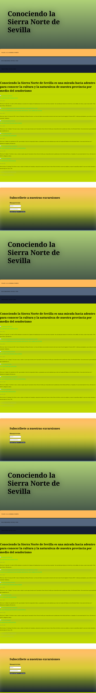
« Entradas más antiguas (8, 172)
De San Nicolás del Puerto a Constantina (13, 148)
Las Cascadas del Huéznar (8, 135)
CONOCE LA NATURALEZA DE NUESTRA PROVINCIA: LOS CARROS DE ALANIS (21, 110)
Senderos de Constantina (8, 160)
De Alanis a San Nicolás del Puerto (11, 123)
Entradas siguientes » (7, 175)
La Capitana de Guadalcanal (9, 98)
